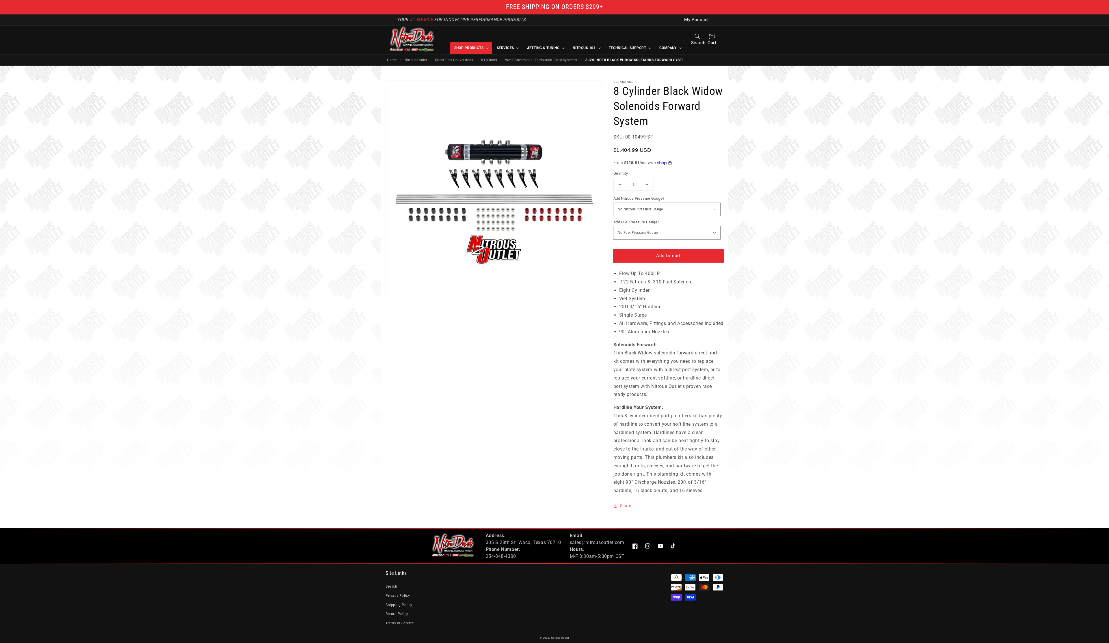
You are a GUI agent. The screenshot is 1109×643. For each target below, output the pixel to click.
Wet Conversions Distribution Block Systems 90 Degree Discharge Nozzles (542, 60)
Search (391, 586)
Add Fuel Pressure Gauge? (636, 222)
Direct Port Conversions (454, 60)
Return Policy (397, 614)
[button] (697, 36)
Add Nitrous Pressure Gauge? (639, 198)
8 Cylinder (489, 60)
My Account (696, 20)
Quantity (620, 173)
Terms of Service (400, 623)
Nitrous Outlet (416, 60)
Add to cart (668, 255)
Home (392, 60)
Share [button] (625, 505)
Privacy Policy (398, 596)
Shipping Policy (399, 605)
